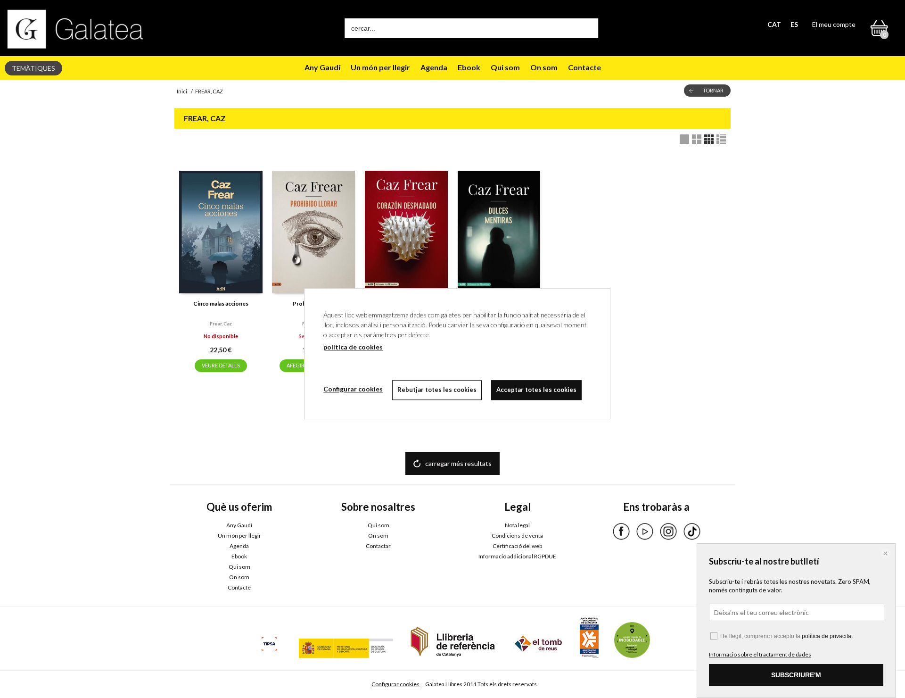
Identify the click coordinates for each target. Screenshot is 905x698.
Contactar (378, 545)
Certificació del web (517, 545)
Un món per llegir (380, 67)
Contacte (584, 67)
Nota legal (517, 525)
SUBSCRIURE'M (796, 675)
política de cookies (353, 347)
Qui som (505, 67)
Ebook (469, 67)
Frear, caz (221, 323)
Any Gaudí (322, 67)
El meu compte (834, 24)
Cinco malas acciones (220, 303)
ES (794, 24)
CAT (774, 24)
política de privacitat (827, 636)
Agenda (433, 67)
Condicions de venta (517, 535)
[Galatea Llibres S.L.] (75, 29)
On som (544, 67)
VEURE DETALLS (221, 365)
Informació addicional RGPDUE (517, 556)
